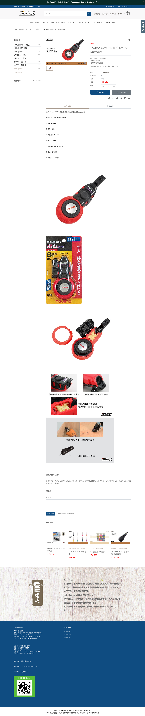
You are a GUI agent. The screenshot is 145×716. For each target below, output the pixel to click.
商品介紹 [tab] (67, 106)
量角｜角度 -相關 (20, 48)
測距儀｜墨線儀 (20, 62)
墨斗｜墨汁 (18, 68)
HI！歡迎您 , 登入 (111, 6)
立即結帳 (100, 92)
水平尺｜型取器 (20, 65)
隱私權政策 (67, 634)
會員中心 (127, 6)
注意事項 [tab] (110, 106)
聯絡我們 (67, 638)
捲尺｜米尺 (18, 51)
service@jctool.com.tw (29, 666)
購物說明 (97, 14)
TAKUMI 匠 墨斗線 (53, 554)
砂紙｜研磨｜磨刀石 (58, 22)
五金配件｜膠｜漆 (83, 22)
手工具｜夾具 (34, 22)
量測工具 (45, 22)
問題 (49, 497)
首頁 (17, 6)
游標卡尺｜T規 (20, 55)
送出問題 (50, 514)
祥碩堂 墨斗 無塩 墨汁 (119, 552)
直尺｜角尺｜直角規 (22, 45)
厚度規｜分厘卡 (20, 58)
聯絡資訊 (105, 14)
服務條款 (67, 631)
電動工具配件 (110, 22)
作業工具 (71, 22)
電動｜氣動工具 (97, 22)
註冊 (119, 6)
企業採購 (113, 14)
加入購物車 (121, 92)
